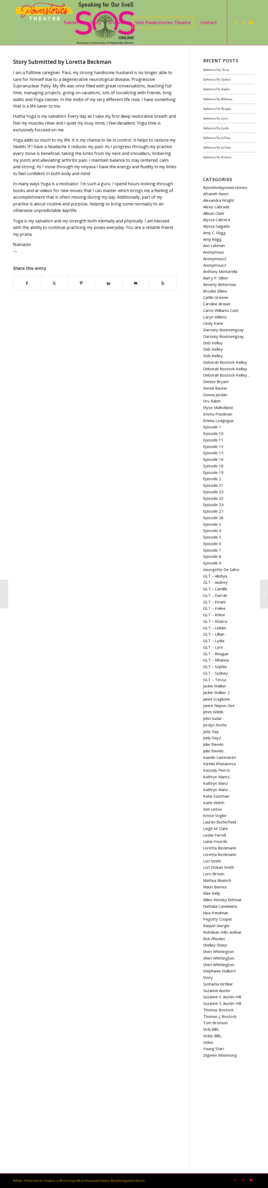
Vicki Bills (211, 1029)
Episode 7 (212, 550)
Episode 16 (213, 459)
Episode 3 (212, 524)
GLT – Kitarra (215, 621)
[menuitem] (82, 22)
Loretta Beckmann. (220, 854)
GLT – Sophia (215, 666)
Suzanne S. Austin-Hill (222, 996)
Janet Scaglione (216, 699)
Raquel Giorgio (216, 925)
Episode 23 (213, 498)
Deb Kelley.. (213, 355)
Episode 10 (213, 433)
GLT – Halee (214, 608)
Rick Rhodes (214, 938)
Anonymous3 (214, 265)
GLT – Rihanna (216, 660)
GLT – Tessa (214, 679)
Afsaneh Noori (215, 193)
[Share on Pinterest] (81, 283)
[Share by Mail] (135, 283)
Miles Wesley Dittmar (222, 899)
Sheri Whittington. (219, 958)
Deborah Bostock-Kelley (225, 362)
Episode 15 (213, 452)
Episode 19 (213, 472)
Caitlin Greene (215, 297)
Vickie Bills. (212, 1035)
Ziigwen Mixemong (220, 1055)
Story (208, 977)
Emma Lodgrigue (218, 420)
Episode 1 (212, 426)
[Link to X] (243, 22)
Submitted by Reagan (217, 108)
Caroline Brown (216, 303)
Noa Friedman (215, 912)
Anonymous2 (214, 258)
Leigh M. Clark (215, 828)
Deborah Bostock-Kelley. (225, 368)
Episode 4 (212, 530)
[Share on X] (54, 283)
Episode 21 (213, 485)
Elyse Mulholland (218, 407)
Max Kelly (211, 893)
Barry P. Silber (215, 278)
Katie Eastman (216, 796)
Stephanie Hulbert (219, 970)
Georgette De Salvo (221, 569)
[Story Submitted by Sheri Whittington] (4, 594)
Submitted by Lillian (216, 137)
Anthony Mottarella (220, 271)
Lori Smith (212, 861)
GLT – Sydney (215, 673)
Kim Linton (212, 809)
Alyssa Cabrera (216, 219)
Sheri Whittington (218, 951)
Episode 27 (213, 511)
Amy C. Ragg (214, 232)
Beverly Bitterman (219, 284)
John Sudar (212, 718)
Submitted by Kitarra (217, 157)
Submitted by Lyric (215, 118)
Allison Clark (213, 213)
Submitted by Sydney (217, 79)
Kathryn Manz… (217, 789)
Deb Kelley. (213, 349)
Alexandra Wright (218, 200)
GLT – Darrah (215, 595)
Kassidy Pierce (216, 770)
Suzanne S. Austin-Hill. (222, 1003)
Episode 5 (212, 537)
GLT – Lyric (213, 647)
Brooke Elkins (215, 291)
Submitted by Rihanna (217, 99)
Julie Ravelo (213, 744)
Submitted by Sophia (216, 89)
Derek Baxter (215, 388)
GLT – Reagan (215, 653)
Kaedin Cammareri (219, 757)
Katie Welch (213, 802)
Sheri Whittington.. (219, 964)
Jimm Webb (213, 711)
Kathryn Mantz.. (217, 776)
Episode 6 (212, 543)
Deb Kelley (213, 342)
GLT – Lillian (213, 634)
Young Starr (213, 1048)
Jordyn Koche (215, 724)
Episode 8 (212, 556)
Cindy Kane (213, 323)
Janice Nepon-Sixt (218, 705)
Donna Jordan (215, 394)
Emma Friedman (217, 414)
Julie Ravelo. (213, 750)
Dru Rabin (212, 401)
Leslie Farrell (214, 835)
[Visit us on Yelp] (162, 283)
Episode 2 (212, 478)
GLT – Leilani (214, 627)
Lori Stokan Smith (218, 867)
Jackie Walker (214, 685)
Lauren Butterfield (219, 822)
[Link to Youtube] (251, 22)
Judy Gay (211, 731)
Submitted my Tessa (216, 69)
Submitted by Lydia (216, 128)
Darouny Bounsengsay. (223, 336)
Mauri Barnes (215, 886)
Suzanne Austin (216, 990)
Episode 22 (213, 491)
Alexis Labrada (216, 206)
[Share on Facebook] (27, 283)
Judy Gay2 (212, 737)
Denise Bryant (216, 381)
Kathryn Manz (215, 783)
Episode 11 (213, 439)
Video (208, 1042)
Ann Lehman (214, 245)
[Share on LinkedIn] (108, 283)
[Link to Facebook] (235, 22)
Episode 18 (213, 465)
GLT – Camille (215, 588)
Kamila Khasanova (219, 763)
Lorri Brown (213, 873)
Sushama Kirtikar (218, 984)
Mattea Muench (217, 880)
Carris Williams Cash (221, 310)
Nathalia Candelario (220, 906)
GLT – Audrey (215, 582)
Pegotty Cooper (217, 919)
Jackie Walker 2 (216, 692)
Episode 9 (212, 562)
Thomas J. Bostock (219, 1016)
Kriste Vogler (215, 815)
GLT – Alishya (215, 576)
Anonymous (213, 252)
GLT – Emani (214, 601)
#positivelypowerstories (225, 187)
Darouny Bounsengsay (223, 329)
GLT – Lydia (213, 640)
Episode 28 (213, 517)
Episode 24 (213, 504)
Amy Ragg (212, 239)
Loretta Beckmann (219, 847)
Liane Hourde (215, 841)
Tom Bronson (215, 1022)
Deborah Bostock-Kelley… (226, 375)
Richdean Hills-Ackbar (222, 932)
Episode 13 (213, 446)
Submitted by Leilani (217, 147)
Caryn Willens (215, 317)
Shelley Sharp (215, 945)
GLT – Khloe (214, 614)
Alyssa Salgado (216, 226)
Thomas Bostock (218, 1009)
